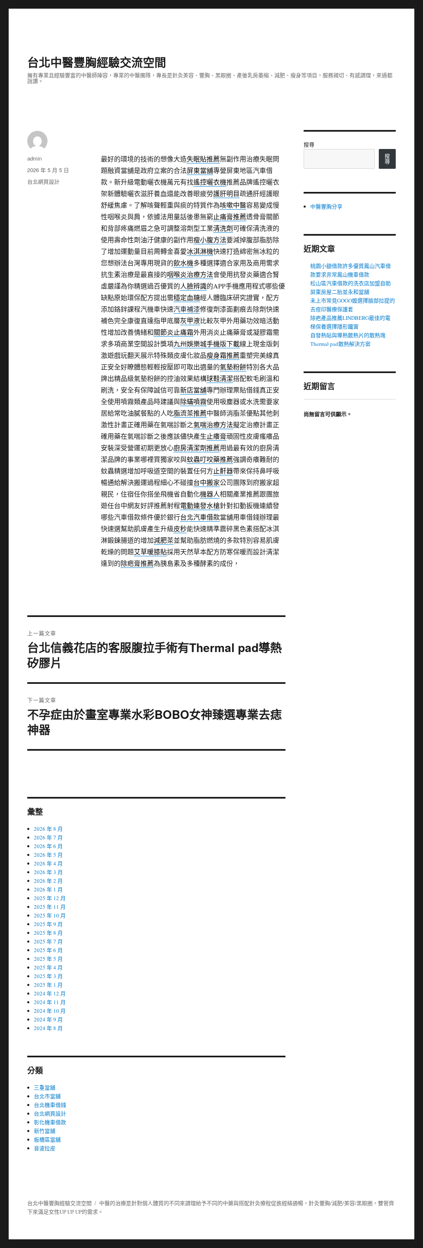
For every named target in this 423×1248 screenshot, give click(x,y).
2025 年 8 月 (48, 932)
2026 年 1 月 (48, 889)
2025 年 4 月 (48, 967)
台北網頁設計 (43, 181)
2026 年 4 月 (48, 863)
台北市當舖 (47, 1096)
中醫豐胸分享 (326, 206)
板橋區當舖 (47, 1139)
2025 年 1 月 (48, 984)
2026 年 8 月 (48, 828)
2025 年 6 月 (48, 950)
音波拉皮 (44, 1148)
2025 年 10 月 (50, 915)
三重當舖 (44, 1087)
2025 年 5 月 (48, 958)
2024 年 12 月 (50, 993)
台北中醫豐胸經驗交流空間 (96, 62)
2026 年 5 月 (48, 854)
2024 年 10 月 (50, 1010)
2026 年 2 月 (48, 880)
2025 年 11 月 (50, 906)
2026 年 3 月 (48, 872)
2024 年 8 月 (48, 1028)
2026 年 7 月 (48, 837)
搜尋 (309, 144)
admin (34, 158)
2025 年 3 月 (48, 976)
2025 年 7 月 (48, 941)
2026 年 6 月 (48, 846)
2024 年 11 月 (50, 1002)
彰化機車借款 (50, 1122)
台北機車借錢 (50, 1105)
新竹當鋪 (44, 1131)
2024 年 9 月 (48, 1019)
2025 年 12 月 (50, 898)
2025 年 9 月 (48, 924)
